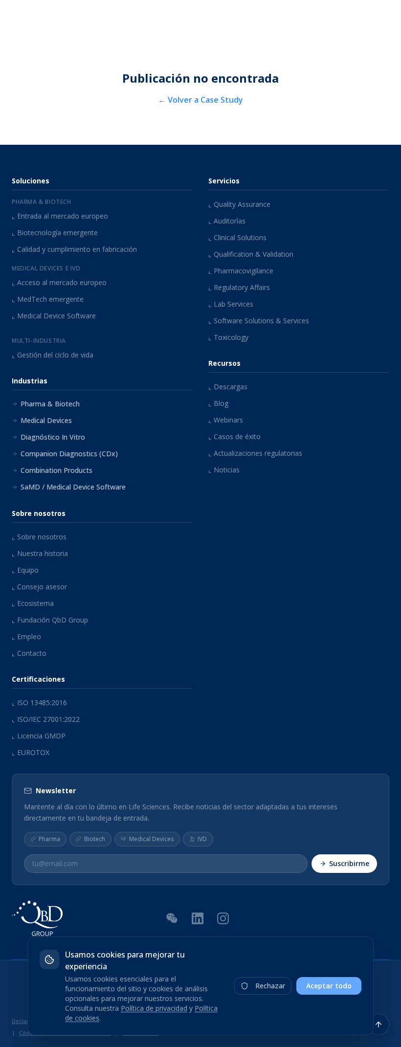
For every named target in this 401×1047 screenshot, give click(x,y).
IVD (202, 839)
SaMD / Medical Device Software (73, 486)
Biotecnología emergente (55, 232)
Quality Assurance (239, 204)
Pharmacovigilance (240, 270)
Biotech (94, 839)
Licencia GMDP (39, 735)
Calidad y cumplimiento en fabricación (74, 249)
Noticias (224, 469)
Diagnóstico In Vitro (53, 437)
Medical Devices (46, 420)
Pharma (49, 839)
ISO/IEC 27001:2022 (46, 719)
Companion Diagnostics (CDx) (69, 453)
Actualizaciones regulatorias (255, 453)
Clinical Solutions (237, 237)
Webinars (225, 419)
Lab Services (230, 304)
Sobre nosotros (39, 536)
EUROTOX (30, 752)
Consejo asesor (39, 586)
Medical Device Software (54, 315)
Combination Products (56, 470)
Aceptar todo (329, 985)
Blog (218, 403)
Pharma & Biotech (50, 403)
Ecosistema (33, 603)
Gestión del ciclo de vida (52, 354)
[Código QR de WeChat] (172, 918)
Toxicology (228, 337)
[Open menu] (384, 19)
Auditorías (226, 220)
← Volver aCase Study (200, 99)
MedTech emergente (48, 299)
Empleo (26, 636)
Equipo (25, 570)
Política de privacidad (154, 1008)
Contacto (29, 653)
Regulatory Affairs (239, 287)
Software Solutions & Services (258, 320)
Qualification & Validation (250, 254)
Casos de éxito (234, 436)
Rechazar (270, 985)
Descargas (227, 386)
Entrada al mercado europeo (60, 216)
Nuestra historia (40, 553)
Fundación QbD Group (50, 619)
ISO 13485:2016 (39, 702)
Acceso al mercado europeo (59, 282)
